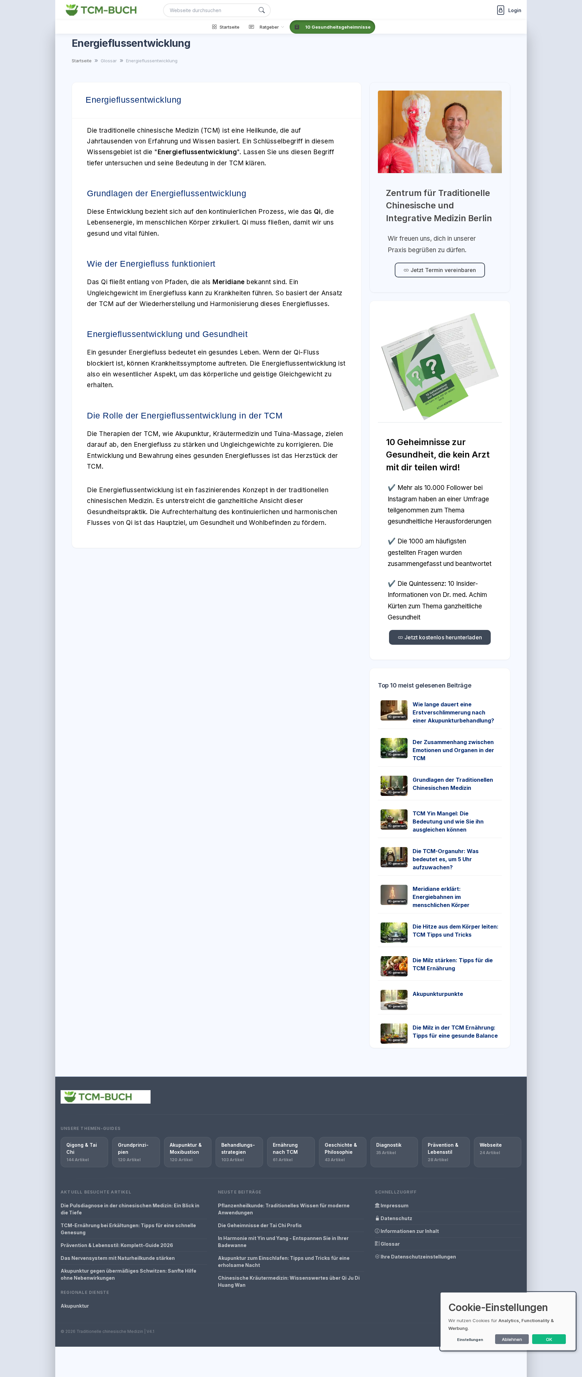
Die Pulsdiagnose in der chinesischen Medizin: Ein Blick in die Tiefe (130, 1209)
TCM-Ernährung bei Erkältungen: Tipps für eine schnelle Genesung (128, 1228)
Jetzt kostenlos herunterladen (442, 637)
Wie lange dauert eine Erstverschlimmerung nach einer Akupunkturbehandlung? (453, 712)
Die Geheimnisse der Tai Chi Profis (260, 1225)
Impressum (394, 1205)
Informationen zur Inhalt (409, 1231)
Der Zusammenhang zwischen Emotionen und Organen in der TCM (453, 750)
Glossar (390, 1244)
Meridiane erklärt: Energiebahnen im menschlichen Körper (441, 896)
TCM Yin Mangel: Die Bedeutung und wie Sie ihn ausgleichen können (448, 821)
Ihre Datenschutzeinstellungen (418, 1257)
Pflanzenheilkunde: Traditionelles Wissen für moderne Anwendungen (284, 1209)
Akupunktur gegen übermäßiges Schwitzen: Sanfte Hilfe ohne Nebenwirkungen (128, 1274)
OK (549, 1339)
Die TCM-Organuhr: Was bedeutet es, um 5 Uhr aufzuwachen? (446, 859)
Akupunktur (75, 1306)
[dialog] (508, 1321)
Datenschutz (396, 1218)
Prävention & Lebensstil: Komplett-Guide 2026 (117, 1245)
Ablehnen (512, 1339)
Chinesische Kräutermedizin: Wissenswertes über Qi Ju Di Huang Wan (289, 1281)
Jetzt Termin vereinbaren (442, 270)
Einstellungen (470, 1339)
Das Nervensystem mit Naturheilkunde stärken (118, 1258)
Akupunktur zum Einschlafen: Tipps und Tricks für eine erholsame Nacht (284, 1261)
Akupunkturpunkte (438, 993)
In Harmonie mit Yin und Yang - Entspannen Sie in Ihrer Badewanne (283, 1241)
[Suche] (262, 10)
